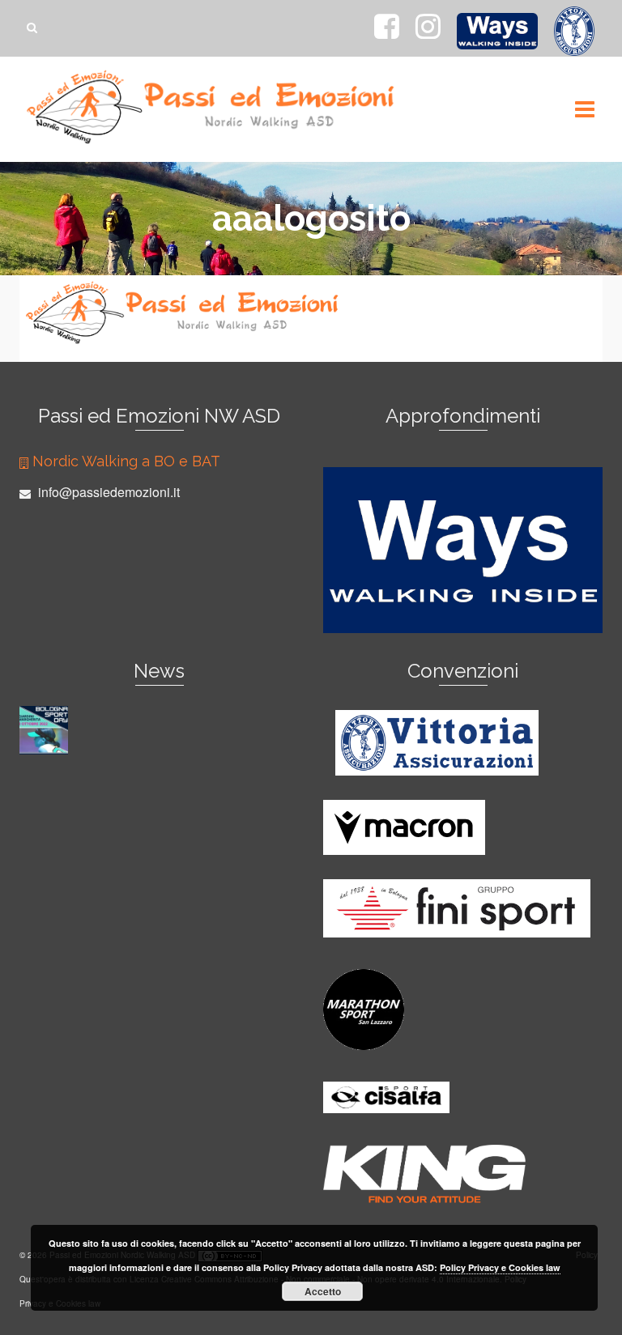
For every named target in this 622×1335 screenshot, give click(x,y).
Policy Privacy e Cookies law (500, 1267)
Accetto (323, 1291)
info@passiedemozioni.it (107, 492)
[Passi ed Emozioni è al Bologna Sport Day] (45, 730)
